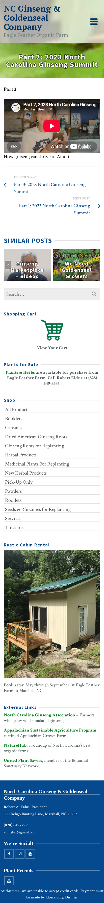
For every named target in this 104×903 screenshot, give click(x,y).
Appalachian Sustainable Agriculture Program (50, 730)
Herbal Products (21, 455)
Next (96, 265)
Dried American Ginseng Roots (36, 436)
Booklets (13, 418)
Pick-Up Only (19, 482)
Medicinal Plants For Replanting (37, 464)
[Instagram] (19, 854)
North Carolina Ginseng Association (39, 715)
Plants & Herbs (20, 372)
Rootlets (13, 500)
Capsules (13, 427)
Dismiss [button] (71, 897)
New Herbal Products (26, 473)
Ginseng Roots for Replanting (34, 446)
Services (13, 518)
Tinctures (14, 527)
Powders (13, 491)
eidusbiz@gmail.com (20, 832)
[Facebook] (9, 854)
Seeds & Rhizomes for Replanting (38, 509)
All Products (17, 409)
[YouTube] (30, 854)
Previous (8, 265)
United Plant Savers (23, 760)
